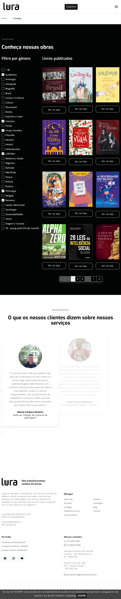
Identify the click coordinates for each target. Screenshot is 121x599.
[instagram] (13, 558)
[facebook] (5, 558)
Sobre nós (68, 499)
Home (4, 18)
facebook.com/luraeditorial (13, 542)
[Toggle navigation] (116, 6)
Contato (96, 511)
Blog (95, 507)
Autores (96, 499)
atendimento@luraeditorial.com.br (82, 574)
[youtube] (22, 558)
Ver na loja (54, 109)
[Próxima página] (94, 279)
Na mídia (68, 503)
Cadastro (71, 6)
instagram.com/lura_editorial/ (15, 546)
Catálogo (68, 507)
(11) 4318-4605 (73, 541)
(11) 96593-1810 (73, 545)
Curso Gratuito (70, 515)
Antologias (98, 503)
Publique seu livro (72, 511)
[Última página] (99, 279)
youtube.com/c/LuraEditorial (14, 550)
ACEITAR (82, 595)
